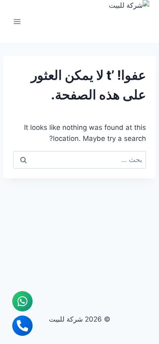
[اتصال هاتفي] (22, 326)
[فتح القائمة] (17, 21)
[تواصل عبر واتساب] (22, 301)
